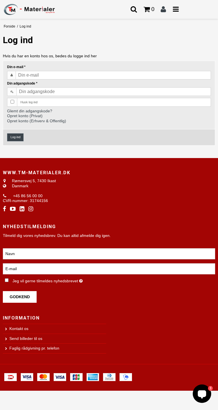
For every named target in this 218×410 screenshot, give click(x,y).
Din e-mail (16, 67)
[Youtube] (13, 209)
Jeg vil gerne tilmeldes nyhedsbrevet (61, 279)
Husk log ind (28, 102)
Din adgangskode (22, 83)
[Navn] (109, 253)
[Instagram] (30, 209)
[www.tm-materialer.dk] (36, 9)
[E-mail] (109, 268)
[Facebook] (4, 209)
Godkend (20, 297)
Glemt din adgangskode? (29, 111)
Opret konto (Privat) (25, 115)
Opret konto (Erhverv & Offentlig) (36, 121)
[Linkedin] (22, 209)
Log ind (15, 137)
